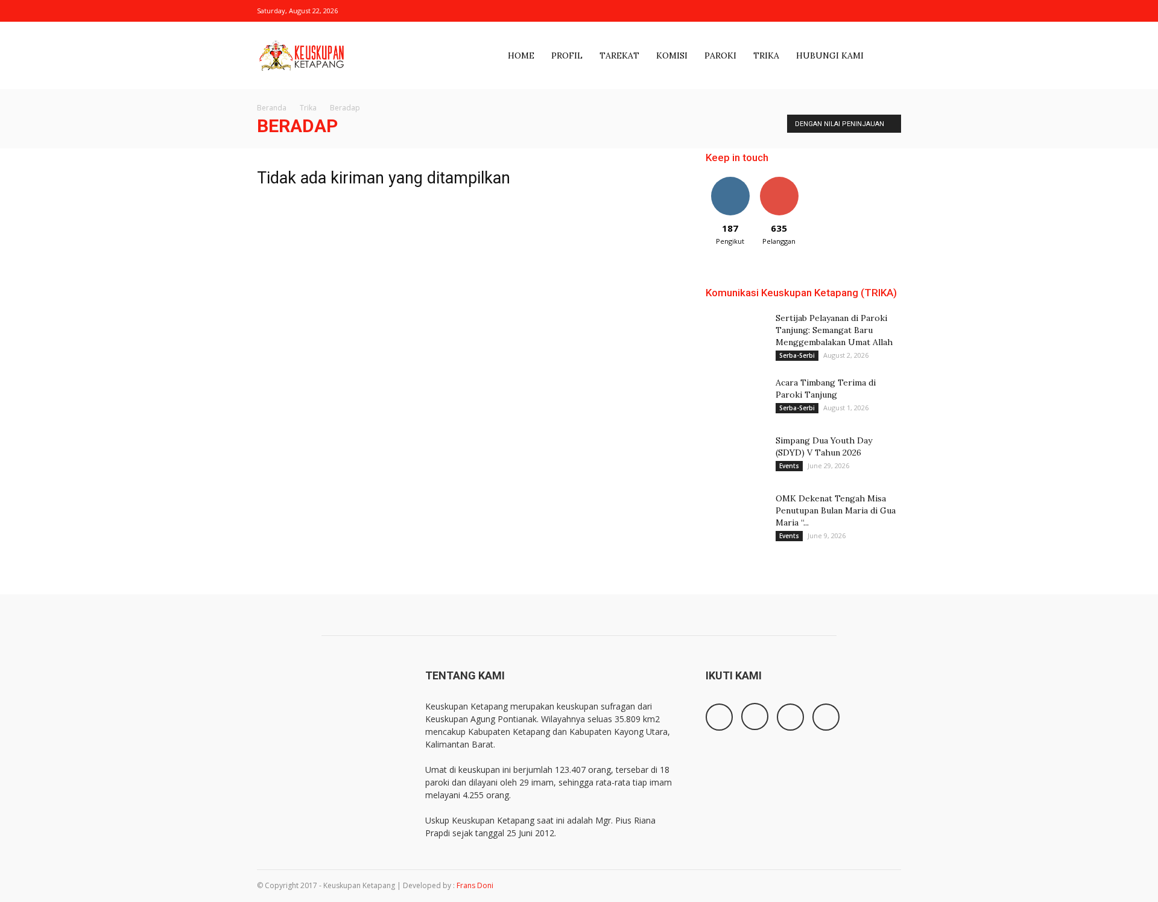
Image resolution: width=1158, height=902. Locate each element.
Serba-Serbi (797, 355)
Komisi (672, 55)
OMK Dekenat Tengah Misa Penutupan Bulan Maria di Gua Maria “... (836, 510)
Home (521, 55)
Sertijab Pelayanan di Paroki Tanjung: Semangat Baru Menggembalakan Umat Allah (834, 330)
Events (789, 466)
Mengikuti (730, 181)
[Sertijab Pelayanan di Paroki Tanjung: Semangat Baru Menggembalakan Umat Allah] (736, 333)
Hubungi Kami (830, 55)
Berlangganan (783, 181)
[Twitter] (872, 11)
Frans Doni (475, 885)
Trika (766, 55)
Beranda (271, 108)
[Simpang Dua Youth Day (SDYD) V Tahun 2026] (736, 455)
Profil (567, 55)
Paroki (720, 55)
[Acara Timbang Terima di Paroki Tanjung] (736, 397)
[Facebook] (832, 11)
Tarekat (619, 55)
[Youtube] (892, 11)
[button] (886, 58)
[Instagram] (852, 11)
